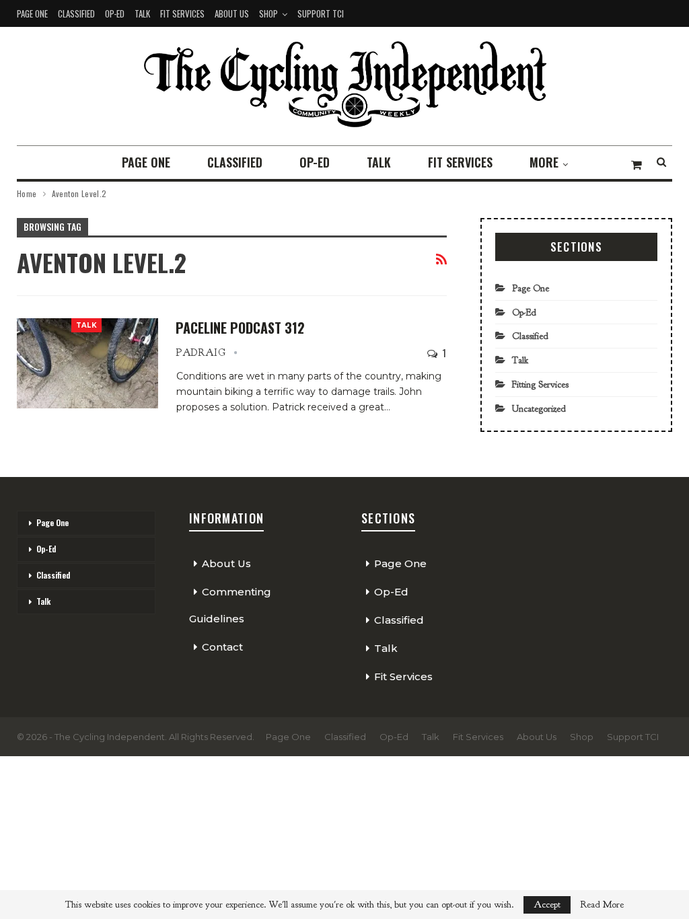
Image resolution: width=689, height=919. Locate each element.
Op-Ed (114, 13)
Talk (142, 13)
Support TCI (320, 13)
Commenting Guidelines (230, 605)
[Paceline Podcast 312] (87, 363)
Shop (268, 13)
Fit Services (182, 13)
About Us (232, 13)
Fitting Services (540, 384)
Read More (602, 905)
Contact (222, 646)
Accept (547, 904)
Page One (32, 13)
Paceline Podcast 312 (240, 328)
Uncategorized (539, 408)
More (544, 162)
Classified (76, 13)
